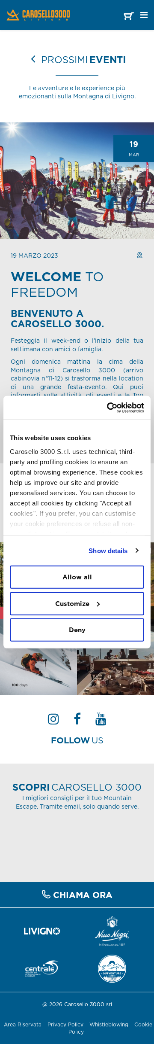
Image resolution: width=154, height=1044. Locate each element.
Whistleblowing (109, 1024)
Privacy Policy (65, 1024)
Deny (77, 629)
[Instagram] (53, 721)
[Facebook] (77, 721)
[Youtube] (101, 721)
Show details (108, 550)
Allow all (77, 576)
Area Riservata (22, 1024)
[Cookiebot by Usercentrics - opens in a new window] (108, 407)
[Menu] (144, 15)
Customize (72, 603)
